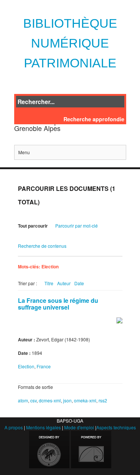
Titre (48, 283)
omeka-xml (85, 400)
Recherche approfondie (93, 119)
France (44, 366)
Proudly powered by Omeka (91, 449)
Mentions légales (43, 427)
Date (79, 283)
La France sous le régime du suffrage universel (58, 303)
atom (23, 400)
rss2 (103, 400)
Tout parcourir (33, 225)
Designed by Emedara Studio (49, 449)
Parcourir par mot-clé (76, 225)
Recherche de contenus (42, 246)
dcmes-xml (50, 400)
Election (26, 366)
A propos (13, 427)
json (67, 400)
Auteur (64, 283)
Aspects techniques (116, 427)
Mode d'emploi (79, 427)
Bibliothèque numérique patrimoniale (70, 43)
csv (33, 400)
